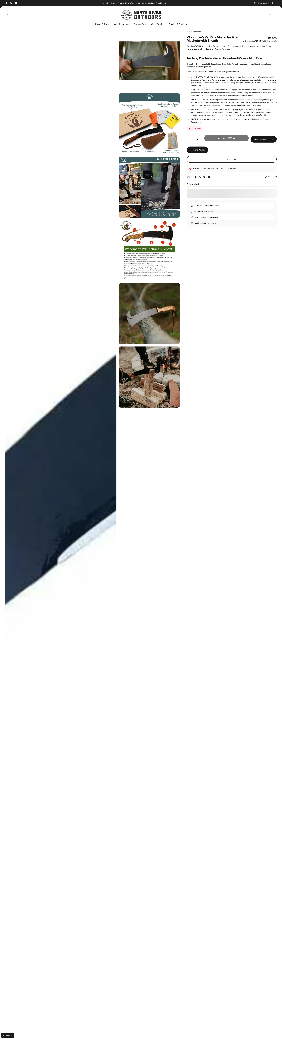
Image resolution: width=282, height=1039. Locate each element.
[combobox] (265, 3)
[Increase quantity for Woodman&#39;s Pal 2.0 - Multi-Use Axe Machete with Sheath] (198, 139)
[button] (260, 41)
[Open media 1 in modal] (60, 534)
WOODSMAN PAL (194, 31)
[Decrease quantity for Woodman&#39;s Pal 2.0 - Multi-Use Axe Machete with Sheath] (189, 139)
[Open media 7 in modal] (149, 377)
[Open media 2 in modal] (149, 60)
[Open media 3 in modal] (149, 123)
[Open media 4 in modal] (149, 187)
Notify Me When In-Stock (265, 139)
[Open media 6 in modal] (149, 313)
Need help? (272, 177)
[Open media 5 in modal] (149, 250)
